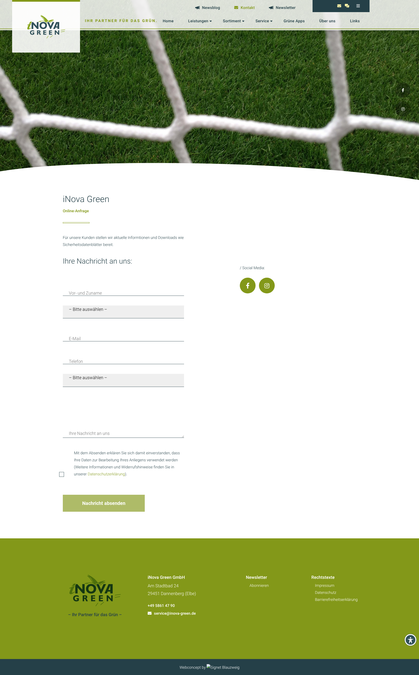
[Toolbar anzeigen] (410, 640)
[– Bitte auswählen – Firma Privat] (123, 312)
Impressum (324, 585)
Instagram (267, 285)
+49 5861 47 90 (161, 605)
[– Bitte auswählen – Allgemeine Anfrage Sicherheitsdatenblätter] (123, 380)
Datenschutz (325, 592)
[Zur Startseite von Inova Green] (46, 26)
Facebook (248, 285)
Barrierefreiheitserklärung (336, 599)
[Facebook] (403, 90)
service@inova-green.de (175, 613)
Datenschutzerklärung (106, 474)
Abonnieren (259, 585)
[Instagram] (403, 109)
